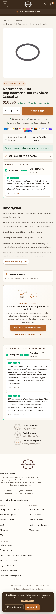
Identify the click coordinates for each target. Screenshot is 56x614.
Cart (2, 525)
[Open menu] (5, 4)
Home (5, 21)
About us (4, 530)
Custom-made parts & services (28, 327)
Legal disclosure (7, 565)
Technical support (37, 509)
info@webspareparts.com (15, 500)
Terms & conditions (8, 560)
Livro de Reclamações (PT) (12, 576)
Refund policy (6, 545)
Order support (35, 515)
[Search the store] (45, 4)
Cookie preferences (8, 570)
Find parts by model (30, 11)
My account (34, 530)
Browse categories (8, 515)
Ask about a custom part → (28, 334)
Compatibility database (10, 509)
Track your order (36, 520)
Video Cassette (16, 21)
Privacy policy (6, 550)
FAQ (2, 535)
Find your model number (39, 525)
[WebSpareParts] (28, 4)
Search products (7, 520)
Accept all (32, 607)
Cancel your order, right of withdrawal (16, 555)
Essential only (14, 607)
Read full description (16, 261)
